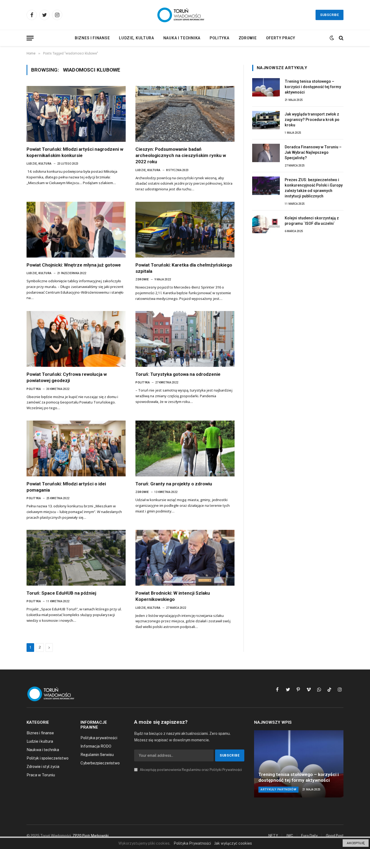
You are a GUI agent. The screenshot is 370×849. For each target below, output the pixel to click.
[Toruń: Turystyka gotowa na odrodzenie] (185, 339)
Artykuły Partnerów (278, 789)
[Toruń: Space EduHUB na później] (76, 558)
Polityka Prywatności (192, 843)
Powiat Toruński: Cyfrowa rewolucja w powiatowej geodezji (67, 377)
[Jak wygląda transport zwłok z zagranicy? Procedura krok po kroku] (266, 120)
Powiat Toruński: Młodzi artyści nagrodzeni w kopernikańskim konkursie (75, 152)
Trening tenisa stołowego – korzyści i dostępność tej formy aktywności (313, 86)
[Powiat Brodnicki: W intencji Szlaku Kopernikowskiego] (185, 558)
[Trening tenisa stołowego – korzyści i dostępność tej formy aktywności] (266, 87)
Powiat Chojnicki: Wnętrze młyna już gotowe (74, 265)
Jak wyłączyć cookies (233, 843)
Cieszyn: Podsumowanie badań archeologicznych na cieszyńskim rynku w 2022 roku (180, 155)
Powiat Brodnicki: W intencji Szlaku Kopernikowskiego (172, 596)
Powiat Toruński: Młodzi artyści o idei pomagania (66, 487)
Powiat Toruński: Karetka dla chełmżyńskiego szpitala (183, 268)
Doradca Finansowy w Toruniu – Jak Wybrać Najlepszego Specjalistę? (313, 152)
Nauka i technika (181, 38)
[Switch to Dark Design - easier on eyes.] (331, 38)
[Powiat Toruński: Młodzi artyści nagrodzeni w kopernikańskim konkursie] (76, 114)
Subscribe (329, 15)
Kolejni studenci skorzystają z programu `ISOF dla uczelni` (312, 221)
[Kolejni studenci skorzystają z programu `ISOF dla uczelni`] (266, 224)
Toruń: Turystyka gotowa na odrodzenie (177, 374)
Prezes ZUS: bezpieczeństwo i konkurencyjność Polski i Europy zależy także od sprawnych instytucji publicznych (314, 188)
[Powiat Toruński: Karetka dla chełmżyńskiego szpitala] (185, 230)
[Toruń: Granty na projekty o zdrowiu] (185, 448)
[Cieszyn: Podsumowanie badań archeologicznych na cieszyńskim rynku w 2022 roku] (185, 114)
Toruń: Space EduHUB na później (61, 593)
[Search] (340, 38)
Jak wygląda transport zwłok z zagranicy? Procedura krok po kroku (312, 119)
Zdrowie (248, 38)
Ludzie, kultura (136, 38)
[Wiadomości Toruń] (185, 15)
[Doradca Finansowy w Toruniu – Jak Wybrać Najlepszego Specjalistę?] (266, 153)
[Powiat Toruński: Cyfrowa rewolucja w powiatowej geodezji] (76, 339)
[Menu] (30, 38)
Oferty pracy (280, 38)
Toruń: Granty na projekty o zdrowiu (173, 483)
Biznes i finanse (92, 38)
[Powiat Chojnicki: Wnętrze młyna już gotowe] (76, 230)
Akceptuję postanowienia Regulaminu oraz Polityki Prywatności (190, 770)
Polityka (219, 38)
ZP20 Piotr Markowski (91, 836)
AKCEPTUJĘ (356, 843)
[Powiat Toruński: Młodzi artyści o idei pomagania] (76, 448)
